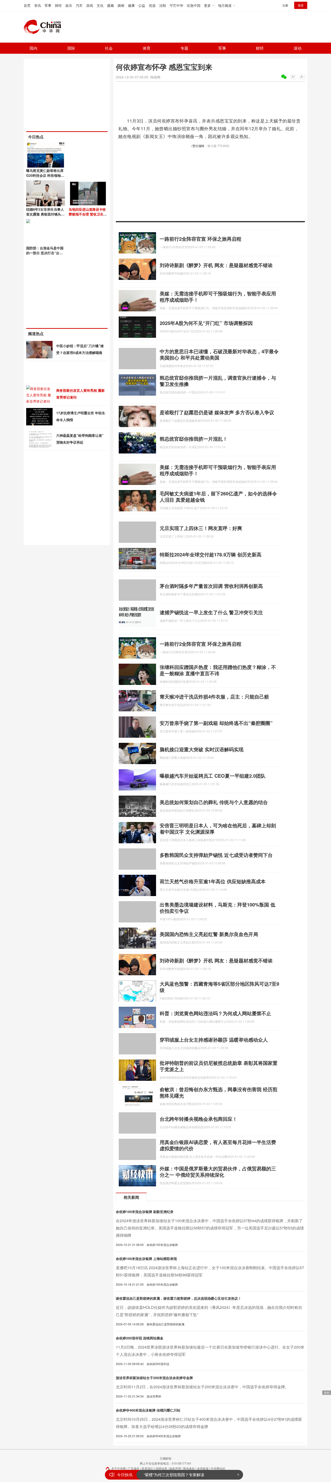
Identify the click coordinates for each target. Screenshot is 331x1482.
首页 (27, 5)
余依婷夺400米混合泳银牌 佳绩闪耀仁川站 (148, 1410)
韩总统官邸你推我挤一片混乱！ (194, 438)
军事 (48, 5)
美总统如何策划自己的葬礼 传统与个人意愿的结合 (214, 802)
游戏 (89, 5)
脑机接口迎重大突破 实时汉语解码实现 (202, 749)
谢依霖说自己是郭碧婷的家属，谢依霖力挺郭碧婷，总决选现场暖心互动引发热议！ (178, 1298)
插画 (121, 5)
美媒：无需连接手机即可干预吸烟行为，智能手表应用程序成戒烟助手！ (218, 296)
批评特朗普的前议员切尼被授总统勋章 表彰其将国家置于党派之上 (218, 1066)
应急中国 (193, 5)
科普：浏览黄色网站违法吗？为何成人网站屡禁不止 (215, 1013)
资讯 (37, 5)
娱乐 (68, 5)
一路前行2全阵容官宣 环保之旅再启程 (200, 238)
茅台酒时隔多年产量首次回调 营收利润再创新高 (211, 585)
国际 (71, 48)
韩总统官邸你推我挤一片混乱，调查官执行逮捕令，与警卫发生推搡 (218, 380)
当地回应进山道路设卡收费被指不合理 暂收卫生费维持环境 (88, 214)
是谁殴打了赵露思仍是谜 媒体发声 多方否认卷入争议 (217, 412)
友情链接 (203, 1468)
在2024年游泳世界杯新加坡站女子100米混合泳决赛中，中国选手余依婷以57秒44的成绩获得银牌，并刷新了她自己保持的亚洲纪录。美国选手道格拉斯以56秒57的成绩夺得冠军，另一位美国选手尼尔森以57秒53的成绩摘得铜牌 (210, 1228)
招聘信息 (161, 1468)
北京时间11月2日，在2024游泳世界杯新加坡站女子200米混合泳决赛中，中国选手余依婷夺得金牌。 (202, 1387)
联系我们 (147, 1468)
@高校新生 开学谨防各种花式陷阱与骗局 (179, 1474)
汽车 (79, 5)
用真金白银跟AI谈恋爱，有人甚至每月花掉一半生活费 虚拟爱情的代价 (218, 1145)
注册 (285, 5)
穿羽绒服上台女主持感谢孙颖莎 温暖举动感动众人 (214, 1039)
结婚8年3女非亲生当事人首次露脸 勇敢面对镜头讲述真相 (45, 214)
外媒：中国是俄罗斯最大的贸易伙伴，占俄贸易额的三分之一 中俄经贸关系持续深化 (218, 1171)
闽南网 (155, 77)
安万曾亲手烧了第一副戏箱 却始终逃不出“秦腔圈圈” (216, 722)
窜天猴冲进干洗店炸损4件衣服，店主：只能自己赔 (214, 696)
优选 (152, 5)
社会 (109, 48)
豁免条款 (189, 1468)
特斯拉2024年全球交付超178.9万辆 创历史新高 (210, 554)
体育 (146, 48)
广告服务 (134, 1468)
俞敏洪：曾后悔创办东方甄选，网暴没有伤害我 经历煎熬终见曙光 (218, 1092)
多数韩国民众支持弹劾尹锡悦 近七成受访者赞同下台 (216, 854)
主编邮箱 (165, 1458)
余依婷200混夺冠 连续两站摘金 (139, 1338)
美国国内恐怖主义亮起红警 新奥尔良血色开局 (209, 933)
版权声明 (175, 1468)
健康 (131, 5)
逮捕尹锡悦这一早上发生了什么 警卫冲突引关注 (211, 612)
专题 (184, 48)
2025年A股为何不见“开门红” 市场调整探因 (206, 322)
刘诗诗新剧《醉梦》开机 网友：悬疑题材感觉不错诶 (216, 265)
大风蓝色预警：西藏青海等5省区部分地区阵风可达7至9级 (219, 986)
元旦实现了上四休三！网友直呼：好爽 (201, 527)
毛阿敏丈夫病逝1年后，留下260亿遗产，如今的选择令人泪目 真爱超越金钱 (218, 496)
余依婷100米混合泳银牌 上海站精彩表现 (146, 1258)
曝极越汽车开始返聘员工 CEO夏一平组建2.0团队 (213, 775)
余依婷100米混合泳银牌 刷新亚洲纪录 (144, 1211)
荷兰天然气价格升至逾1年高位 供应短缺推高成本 (213, 881)
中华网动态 (218, 1468)
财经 (58, 5)
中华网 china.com (44, 27)
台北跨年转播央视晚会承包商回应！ (198, 1118)
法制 (162, 5)
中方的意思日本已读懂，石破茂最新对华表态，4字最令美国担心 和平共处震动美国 (219, 354)
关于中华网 (118, 1468)
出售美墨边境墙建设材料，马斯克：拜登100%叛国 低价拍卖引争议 (217, 907)
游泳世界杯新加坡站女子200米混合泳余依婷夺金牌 (154, 1377)
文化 (100, 5)
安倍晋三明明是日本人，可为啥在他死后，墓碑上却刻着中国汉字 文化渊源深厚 (218, 828)
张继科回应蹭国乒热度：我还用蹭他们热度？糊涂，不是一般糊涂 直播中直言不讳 (218, 670)
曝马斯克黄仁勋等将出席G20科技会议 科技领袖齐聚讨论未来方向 (45, 175)
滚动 (297, 48)
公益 (141, 5)
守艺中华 (176, 5)
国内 (33, 48)
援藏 (110, 5)
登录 (301, 5)
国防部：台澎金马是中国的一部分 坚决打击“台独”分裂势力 (45, 253)
